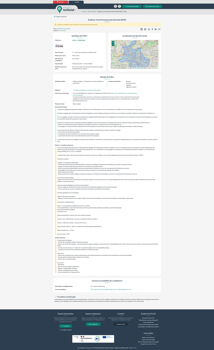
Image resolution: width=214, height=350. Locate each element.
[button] (113, 42)
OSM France (154, 68)
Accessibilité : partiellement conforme (148, 326)
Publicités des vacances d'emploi (147, 320)
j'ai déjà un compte (66, 330)
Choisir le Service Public (148, 339)
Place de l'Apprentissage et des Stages (148, 342)
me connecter (94, 324)
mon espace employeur (153, 6)
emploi (77, 2)
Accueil (84, 11)
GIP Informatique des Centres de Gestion (104, 347)
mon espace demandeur (133, 6)
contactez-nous (121, 324)
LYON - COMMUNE (78, 40)
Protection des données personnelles (148, 324)
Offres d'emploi (92, 11)
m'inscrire (66, 326)
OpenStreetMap (138, 68)
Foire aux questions (148, 322)
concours (61, 2)
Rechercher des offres (148, 318)
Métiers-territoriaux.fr (148, 337)
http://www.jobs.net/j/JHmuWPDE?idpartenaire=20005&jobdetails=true (111, 289)
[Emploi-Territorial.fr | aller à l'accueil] (66, 9)
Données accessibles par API (121, 347)
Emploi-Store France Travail (148, 344)
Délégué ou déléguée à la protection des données (87, 90)
